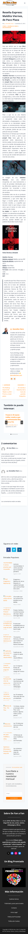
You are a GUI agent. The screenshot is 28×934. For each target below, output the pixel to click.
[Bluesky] (19, 853)
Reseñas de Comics (13, 26)
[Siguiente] (22, 422)
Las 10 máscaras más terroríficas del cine (18, 725)
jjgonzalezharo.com (16, 375)
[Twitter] (14, 550)
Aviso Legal (14, 912)
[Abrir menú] (24, 3)
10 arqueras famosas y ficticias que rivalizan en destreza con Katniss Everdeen (18, 640)
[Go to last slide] (6, 422)
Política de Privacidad (14, 917)
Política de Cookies (14, 921)
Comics (4, 26)
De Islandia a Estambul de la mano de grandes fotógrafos (21, 390)
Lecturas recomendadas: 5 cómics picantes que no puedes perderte (18, 567)
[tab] (10, 434)
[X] (8, 853)
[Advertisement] (14, 524)
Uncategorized (6, 27)
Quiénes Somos (14, 899)
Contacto (14, 908)
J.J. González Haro (9, 23)
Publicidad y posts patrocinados (14, 903)
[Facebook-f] (8, 550)
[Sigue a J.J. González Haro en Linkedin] (14, 379)
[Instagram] (19, 550)
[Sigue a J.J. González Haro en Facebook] (11, 379)
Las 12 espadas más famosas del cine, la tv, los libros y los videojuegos (18, 683)
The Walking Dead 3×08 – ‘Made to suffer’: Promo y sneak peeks (7, 390)
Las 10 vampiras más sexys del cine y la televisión (18, 696)
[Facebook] (12, 853)
